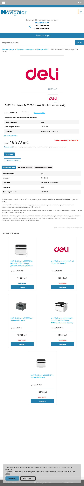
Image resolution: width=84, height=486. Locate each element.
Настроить (28, 478)
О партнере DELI (39, 113)
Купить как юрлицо (12, 160)
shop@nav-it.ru (42, 22)
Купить (22, 287)
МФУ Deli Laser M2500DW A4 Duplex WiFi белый (62, 262)
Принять (12, 478)
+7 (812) (41, 26)
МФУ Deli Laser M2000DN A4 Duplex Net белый (42, 376)
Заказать (9, 154)
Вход (81, 3)
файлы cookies (25, 467)
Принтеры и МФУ (42, 49)
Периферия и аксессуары (25, 49)
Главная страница (8, 49)
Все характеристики (10, 135)
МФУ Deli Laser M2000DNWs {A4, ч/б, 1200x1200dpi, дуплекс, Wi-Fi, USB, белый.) (21, 263)
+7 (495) (41, 28)
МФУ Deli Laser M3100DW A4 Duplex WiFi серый (21, 319)
